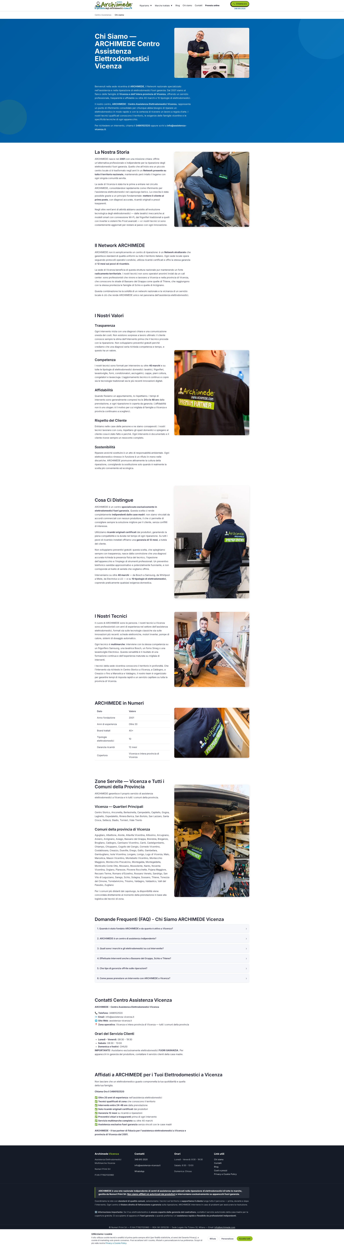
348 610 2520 (141, 1159)
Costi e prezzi (220, 1170)
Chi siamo (187, 5)
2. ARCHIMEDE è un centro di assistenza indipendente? (126, 938)
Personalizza (227, 1239)
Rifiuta (213, 1239)
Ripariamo (144, 5)
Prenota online (212, 5)
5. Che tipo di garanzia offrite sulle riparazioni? (122, 968)
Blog (177, 5)
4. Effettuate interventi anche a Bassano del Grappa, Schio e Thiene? (134, 958)
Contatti (198, 5)
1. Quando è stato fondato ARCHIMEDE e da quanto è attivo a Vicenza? (135, 928)
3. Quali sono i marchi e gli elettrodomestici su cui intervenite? (130, 948)
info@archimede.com (224, 1227)
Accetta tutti (244, 1239)
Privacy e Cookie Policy (225, 1174)
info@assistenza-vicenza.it (147, 1165)
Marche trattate (162, 5)
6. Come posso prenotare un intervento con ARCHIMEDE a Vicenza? (133, 978)
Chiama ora (241, 4)
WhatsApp (139, 1171)
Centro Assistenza (103, 15)
